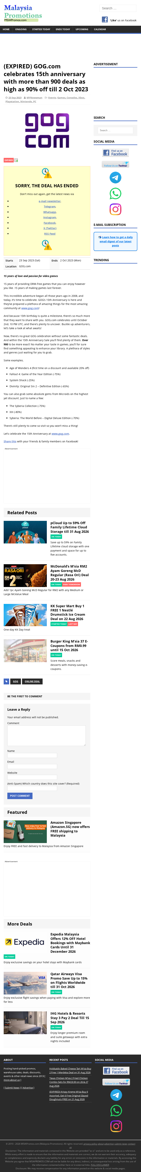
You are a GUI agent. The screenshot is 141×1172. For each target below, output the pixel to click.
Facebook (50, 223)
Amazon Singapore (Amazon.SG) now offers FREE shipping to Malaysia (70, 829)
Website (12, 772)
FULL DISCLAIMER (100, 1164)
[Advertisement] (70, 46)
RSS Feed (49, 233)
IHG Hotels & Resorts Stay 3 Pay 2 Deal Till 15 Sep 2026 (69, 1017)
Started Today (41, 29)
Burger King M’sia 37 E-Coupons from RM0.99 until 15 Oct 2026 (69, 645)
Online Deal (32, 681)
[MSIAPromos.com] (70, 13)
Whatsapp (49, 212)
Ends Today (63, 29)
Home (6, 29)
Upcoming (82, 29)
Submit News (12, 1087)
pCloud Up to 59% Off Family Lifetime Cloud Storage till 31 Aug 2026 (69, 527)
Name (11, 751)
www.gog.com (30, 308)
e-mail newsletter (50, 201)
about (101, 1143)
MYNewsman (34, 97)
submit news (120, 1143)
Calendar (100, 29)
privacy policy (90, 1143)
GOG (15, 681)
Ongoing (21, 29)
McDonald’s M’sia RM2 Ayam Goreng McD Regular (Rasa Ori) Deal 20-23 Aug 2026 (69, 572)
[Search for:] (118, 8)
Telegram (49, 206)
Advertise (28, 1087)
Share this (10, 441)
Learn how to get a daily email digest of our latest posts (116, 241)
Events (52, 97)
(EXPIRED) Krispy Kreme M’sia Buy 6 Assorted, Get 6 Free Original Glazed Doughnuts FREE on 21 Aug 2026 (68, 1095)
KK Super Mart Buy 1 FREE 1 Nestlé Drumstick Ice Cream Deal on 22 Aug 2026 (67, 612)
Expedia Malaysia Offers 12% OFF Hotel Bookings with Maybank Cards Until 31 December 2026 (70, 943)
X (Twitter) (50, 228)
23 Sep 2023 (14, 97)
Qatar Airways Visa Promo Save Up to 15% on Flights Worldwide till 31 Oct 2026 (68, 980)
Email (10, 761)
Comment (13, 723)
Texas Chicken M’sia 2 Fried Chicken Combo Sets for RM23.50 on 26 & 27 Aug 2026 (68, 1081)
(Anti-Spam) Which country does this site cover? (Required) (43, 783)
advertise (109, 1143)
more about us (12, 1080)
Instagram (49, 217)
